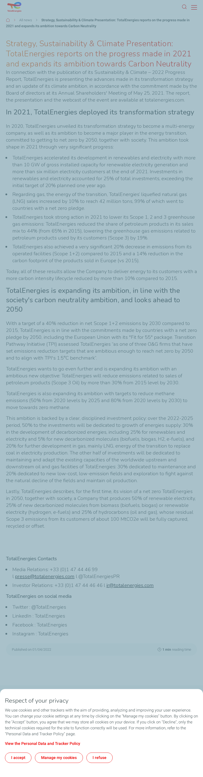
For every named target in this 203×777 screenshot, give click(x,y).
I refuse (99, 757)
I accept (18, 757)
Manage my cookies (59, 757)
